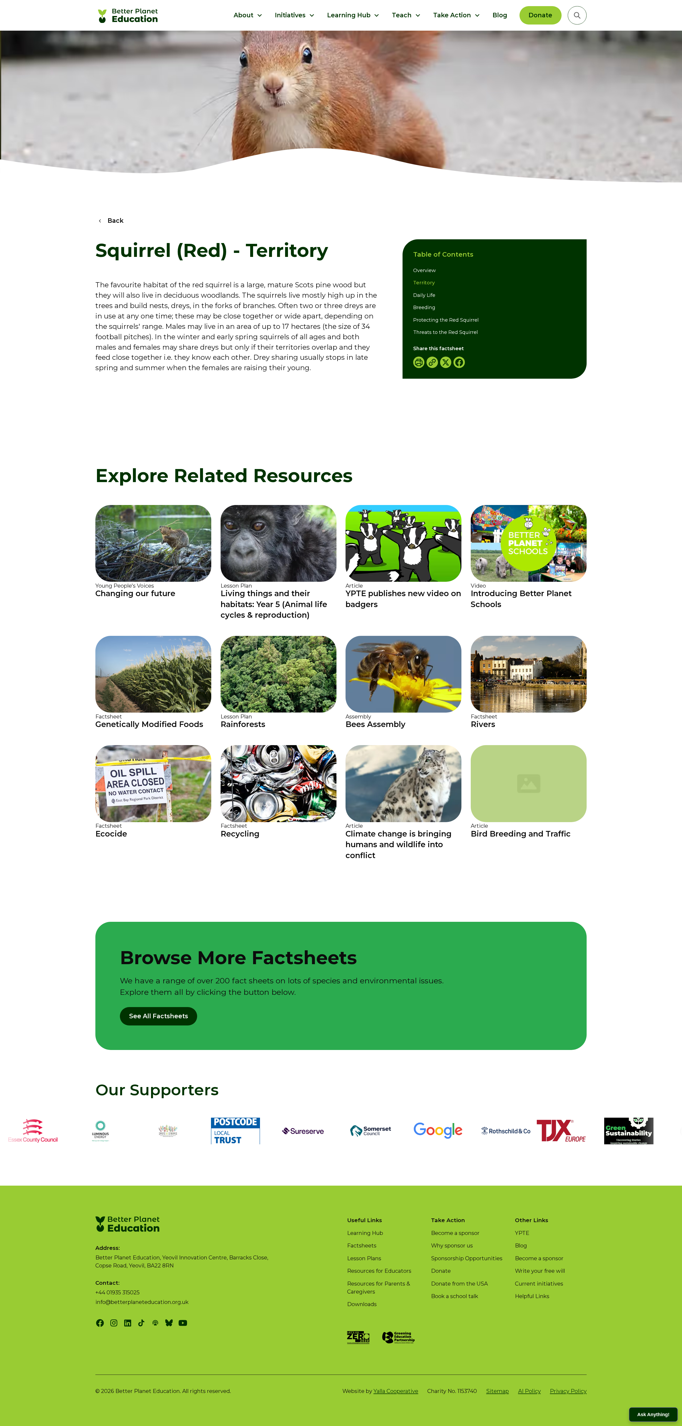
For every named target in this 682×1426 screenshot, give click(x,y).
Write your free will (540, 1270)
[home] (129, 15)
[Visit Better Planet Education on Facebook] (100, 1323)
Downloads (362, 1304)
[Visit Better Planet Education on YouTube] (183, 1323)
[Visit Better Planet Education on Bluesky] (169, 1323)
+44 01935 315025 (117, 1292)
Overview (424, 270)
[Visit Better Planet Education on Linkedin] (127, 1323)
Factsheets (361, 1245)
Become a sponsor (455, 1233)
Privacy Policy (568, 1391)
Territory (424, 283)
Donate (540, 15)
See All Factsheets (158, 1016)
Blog (500, 15)
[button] (248, 15)
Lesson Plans (364, 1258)
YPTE (522, 1233)
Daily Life (424, 295)
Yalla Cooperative (396, 1391)
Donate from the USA (459, 1283)
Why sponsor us (452, 1245)
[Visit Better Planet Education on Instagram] (114, 1323)
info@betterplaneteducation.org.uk (142, 1302)
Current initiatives (539, 1283)
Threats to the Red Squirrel (445, 332)
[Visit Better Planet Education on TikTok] (141, 1323)
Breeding (424, 307)
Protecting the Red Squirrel (446, 320)
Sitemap (497, 1391)
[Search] (577, 15)
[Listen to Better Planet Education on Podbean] (155, 1323)
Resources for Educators (379, 1270)
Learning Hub (365, 1233)
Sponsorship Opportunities (466, 1258)
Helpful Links (532, 1296)
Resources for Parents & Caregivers (378, 1287)
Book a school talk (454, 1296)
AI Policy (529, 1391)
